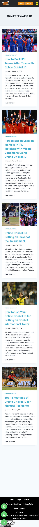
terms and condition (13, 504)
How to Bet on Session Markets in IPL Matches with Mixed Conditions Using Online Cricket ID (19, 148)
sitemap (19, 512)
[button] (37, 3)
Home (12, 500)
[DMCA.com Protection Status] (19, 526)
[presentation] (19, 40)
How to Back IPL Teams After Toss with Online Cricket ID (19, 63)
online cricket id (19, 508)
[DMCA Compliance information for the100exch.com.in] (19, 522)
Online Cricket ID (10, 55)
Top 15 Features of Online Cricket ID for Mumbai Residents (18, 401)
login (19, 500)
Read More (10, 103)
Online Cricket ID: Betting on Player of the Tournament (17, 237)
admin (8, 71)
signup (26, 500)
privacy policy (28, 504)
